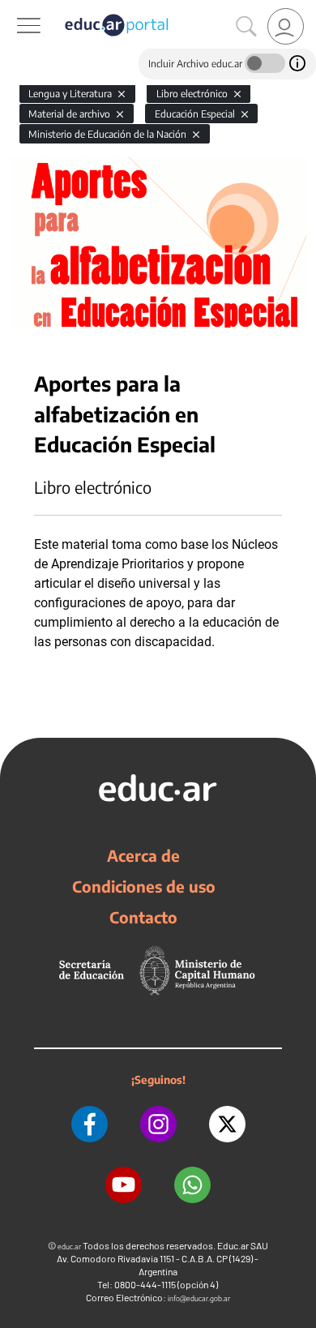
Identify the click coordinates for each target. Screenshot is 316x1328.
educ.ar (69, 1246)
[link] (285, 26)
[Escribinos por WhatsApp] (192, 1185)
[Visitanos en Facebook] (89, 1124)
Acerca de (143, 855)
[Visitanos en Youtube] (123, 1185)
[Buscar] (246, 27)
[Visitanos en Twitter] (227, 1124)
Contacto (143, 917)
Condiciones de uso (144, 886)
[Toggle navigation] (14, 9)
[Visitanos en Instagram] (158, 1124)
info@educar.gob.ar (199, 1298)
